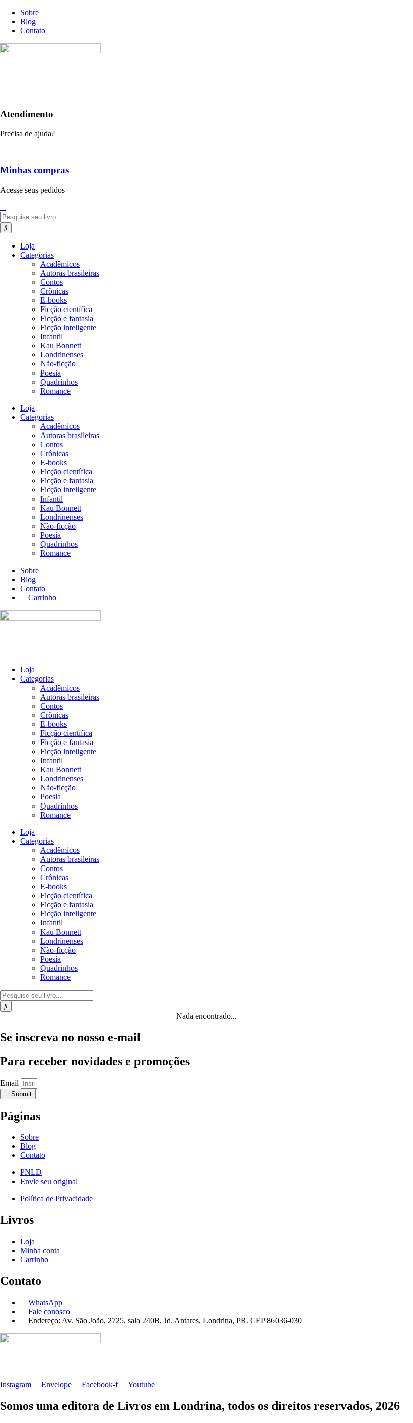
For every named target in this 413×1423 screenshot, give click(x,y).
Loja (27, 245)
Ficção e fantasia (66, 318)
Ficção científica (66, 309)
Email (10, 1083)
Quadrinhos (59, 382)
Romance (55, 391)
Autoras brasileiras (69, 273)
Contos (51, 282)
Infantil (51, 336)
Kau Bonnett (60, 345)
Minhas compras (34, 170)
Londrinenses (61, 354)
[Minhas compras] (3, 150)
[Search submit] (6, 227)
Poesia (50, 372)
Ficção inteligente (68, 327)
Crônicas (54, 291)
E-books (53, 300)
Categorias (37, 255)
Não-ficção (58, 363)
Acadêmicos (60, 264)
